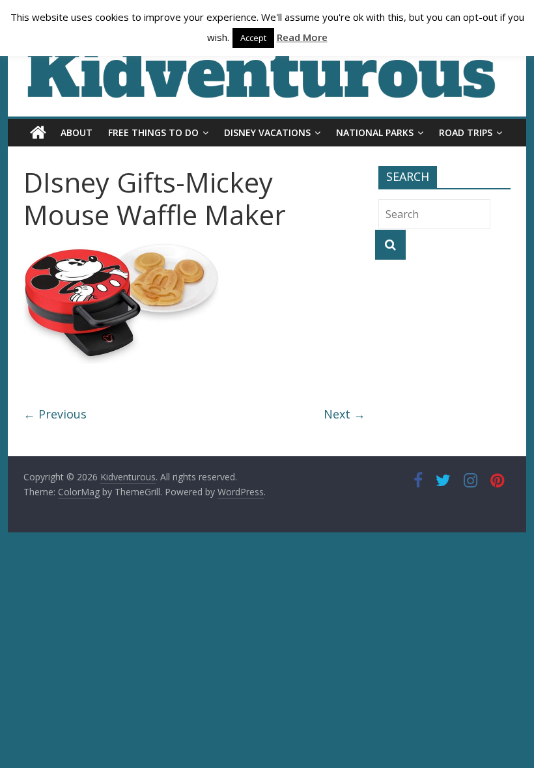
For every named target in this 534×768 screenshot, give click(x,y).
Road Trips (465, 132)
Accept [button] (253, 38)
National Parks (375, 132)
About (76, 132)
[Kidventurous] (38, 132)
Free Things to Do (153, 132)
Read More (302, 37)
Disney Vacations (267, 132)
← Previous (55, 414)
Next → (344, 414)
